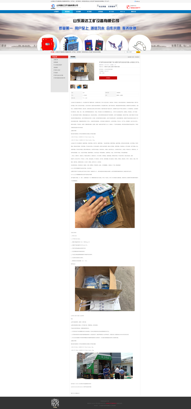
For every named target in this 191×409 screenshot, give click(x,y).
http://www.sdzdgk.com (75, 393)
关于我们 (89, 11)
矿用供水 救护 (57, 70)
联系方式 (133, 11)
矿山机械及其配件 (58, 64)
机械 (105, 66)
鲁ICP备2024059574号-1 (101, 403)
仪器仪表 (56, 59)
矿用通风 (56, 72)
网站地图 (114, 405)
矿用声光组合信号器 (58, 75)
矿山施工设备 (110, 66)
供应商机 (67, 11)
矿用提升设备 (116, 66)
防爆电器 (56, 62)
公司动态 (100, 11)
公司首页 (56, 11)
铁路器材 (56, 67)
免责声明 (105, 405)
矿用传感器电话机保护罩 (59, 78)
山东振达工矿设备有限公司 (111, 403)
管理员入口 (109, 405)
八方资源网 (101, 405)
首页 (133, 57)
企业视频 (78, 11)
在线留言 (108, 77)
